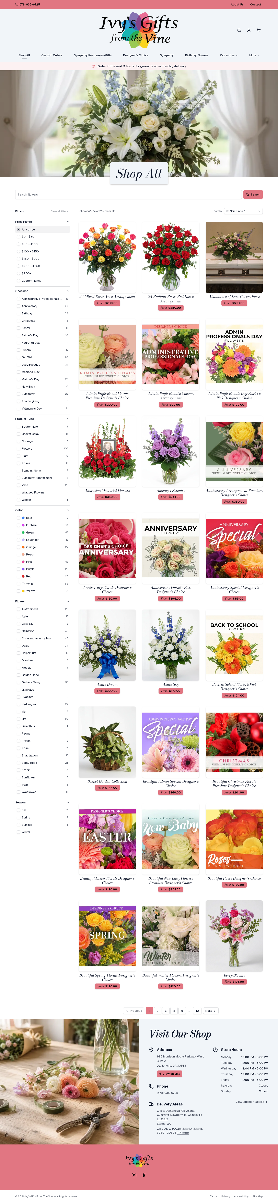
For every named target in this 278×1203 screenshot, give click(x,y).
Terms (213, 1196)
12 (197, 1011)
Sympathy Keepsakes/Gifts (93, 55)
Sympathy (167, 55)
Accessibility (241, 1196)
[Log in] (249, 30)
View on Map (171, 1074)
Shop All (24, 55)
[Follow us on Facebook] (144, 1175)
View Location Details (250, 1102)
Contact (255, 4)
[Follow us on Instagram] (134, 1175)
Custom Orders (51, 55)
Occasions (227, 55)
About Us (237, 4)
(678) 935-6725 (29, 4)
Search (255, 194)
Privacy (225, 1196)
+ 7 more (183, 1133)
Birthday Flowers (197, 55)
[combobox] (243, 211)
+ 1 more (162, 1119)
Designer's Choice (136, 55)
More (252, 55)
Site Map (258, 1196)
